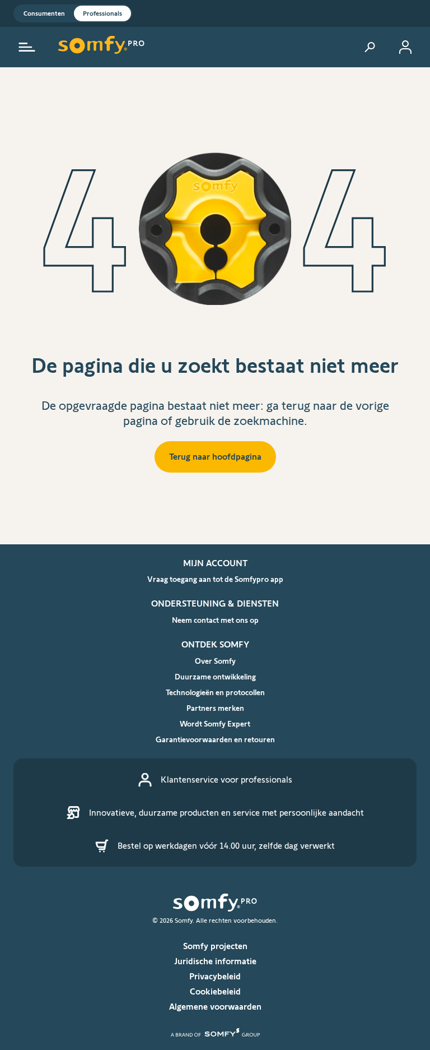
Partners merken (215, 708)
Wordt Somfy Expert (215, 723)
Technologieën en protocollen (215, 692)
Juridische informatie (215, 961)
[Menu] (26, 47)
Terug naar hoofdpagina (215, 456)
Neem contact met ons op (215, 620)
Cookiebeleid (215, 991)
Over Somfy (215, 660)
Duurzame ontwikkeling (215, 676)
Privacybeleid (215, 976)
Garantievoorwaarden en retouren (215, 739)
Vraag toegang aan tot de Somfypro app (215, 579)
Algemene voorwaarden (215, 1006)
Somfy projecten (215, 946)
